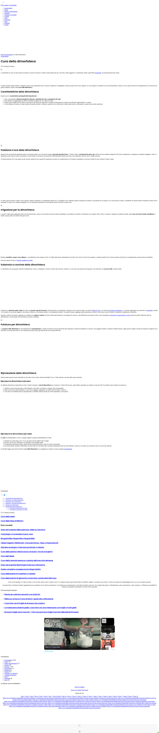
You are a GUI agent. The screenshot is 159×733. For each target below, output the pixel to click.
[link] (47, 621)
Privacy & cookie (76, 690)
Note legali (85, 690)
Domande (7, 20)
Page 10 (135, 696)
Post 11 (69, 696)
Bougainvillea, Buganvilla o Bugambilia (18, 538)
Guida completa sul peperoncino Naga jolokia (21, 569)
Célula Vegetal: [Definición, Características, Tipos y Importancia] (29, 543)
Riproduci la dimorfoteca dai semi (18, 508)
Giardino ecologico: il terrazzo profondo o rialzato (22, 547)
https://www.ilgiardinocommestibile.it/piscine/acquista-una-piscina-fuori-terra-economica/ (120, 699)
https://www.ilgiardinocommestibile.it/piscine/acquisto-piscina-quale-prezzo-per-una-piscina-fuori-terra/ (78, 703)
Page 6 (115, 696)
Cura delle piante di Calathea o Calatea (18, 573)
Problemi (7, 23)
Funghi (6, 25)
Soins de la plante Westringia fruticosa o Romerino (23, 565)
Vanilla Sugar (55, 621)
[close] (79, 726)
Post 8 (55, 696)
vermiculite (149, 310)
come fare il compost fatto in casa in (120, 315)
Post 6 (46, 696)
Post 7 (50, 696)
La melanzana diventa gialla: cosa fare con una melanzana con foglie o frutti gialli (40, 607)
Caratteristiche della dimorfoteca (14, 498)
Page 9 (130, 696)
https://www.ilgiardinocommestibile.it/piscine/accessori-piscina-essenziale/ (128, 706)
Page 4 (105, 696)
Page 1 (91, 696)
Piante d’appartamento (10, 11)
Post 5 (41, 696)
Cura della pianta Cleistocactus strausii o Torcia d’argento (27, 551)
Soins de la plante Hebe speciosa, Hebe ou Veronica (23, 529)
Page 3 (101, 696)
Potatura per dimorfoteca (12, 505)
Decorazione (8, 668)
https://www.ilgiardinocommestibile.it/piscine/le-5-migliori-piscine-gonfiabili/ (84, 706)
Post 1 (23, 696)
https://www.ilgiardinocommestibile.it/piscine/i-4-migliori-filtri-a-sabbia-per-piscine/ (132, 703)
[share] (97, 620)
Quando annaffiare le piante (24, 260)
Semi (5, 18)
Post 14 (85, 696)
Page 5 (110, 696)
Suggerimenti (8, 8)
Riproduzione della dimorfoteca (14, 506)
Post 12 (75, 696)
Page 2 (96, 696)
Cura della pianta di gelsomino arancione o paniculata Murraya (28, 578)
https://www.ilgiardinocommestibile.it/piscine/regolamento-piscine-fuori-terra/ (25, 703)
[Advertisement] (79, 40)
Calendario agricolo (10, 675)
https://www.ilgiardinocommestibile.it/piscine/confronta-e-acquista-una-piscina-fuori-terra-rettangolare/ (32, 698)
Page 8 (125, 696)
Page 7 (120, 696)
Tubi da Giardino (79, 687)
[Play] (108, 636)
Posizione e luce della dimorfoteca (15, 500)
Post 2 (27, 696)
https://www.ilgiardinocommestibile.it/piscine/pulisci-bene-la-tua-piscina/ (80, 708)
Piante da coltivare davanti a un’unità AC (22, 594)
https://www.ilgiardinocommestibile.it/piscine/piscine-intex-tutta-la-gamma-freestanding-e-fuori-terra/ (126, 701)
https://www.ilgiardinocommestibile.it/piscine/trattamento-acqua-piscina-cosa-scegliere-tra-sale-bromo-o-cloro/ (124, 704)
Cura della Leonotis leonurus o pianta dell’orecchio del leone (27, 560)
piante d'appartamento (10, 663)
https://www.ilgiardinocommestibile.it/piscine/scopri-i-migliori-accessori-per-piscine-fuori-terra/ (89, 698)
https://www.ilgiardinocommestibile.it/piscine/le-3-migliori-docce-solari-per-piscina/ (72, 701)
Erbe (5, 21)
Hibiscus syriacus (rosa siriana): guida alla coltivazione (28, 599)
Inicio (2, 54)
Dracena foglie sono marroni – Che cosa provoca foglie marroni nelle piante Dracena (41, 612)
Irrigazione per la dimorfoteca (13, 501)
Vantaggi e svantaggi (10, 15)
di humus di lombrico (116, 310)
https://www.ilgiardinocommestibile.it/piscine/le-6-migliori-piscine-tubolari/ (70, 704)
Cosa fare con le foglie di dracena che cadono (24, 603)
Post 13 (80, 696)
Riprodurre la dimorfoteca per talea (19, 509)
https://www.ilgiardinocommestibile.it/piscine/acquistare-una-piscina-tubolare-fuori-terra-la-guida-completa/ (63, 699)
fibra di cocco (96, 310)
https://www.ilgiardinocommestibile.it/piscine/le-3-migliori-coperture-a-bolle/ (25, 704)
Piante (6, 10)
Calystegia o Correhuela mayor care (17, 534)
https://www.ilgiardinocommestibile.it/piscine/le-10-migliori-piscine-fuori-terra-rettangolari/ (35, 706)
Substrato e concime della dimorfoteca (16, 503)
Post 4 (36, 696)
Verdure (6, 16)
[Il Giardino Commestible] (9, 5)
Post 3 (32, 696)
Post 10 (64, 696)
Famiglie (6, 13)
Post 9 (59, 696)
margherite (98, 73)
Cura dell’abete (7, 556)
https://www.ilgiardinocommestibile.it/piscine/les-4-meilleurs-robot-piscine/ (26, 701)
